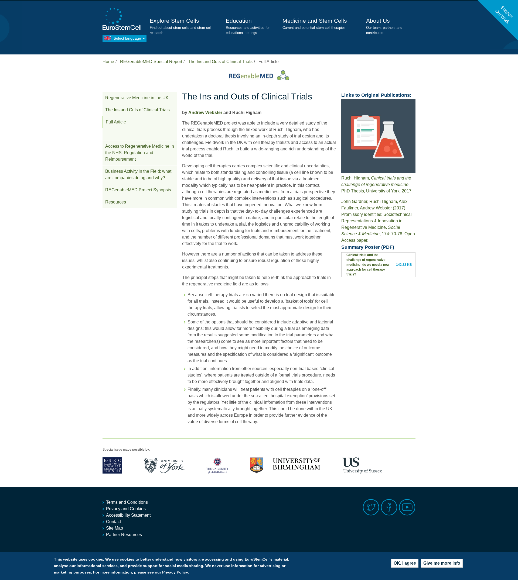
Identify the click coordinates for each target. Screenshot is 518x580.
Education (239, 21)
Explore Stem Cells (174, 21)
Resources (115, 202)
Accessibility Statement (128, 515)
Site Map (114, 528)
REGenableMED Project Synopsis (138, 190)
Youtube (407, 507)
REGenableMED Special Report (151, 61)
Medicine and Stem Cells (314, 21)
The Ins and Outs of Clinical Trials (220, 61)
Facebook (389, 507)
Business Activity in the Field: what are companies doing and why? (138, 174)
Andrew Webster (205, 112)
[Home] (123, 19)
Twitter (371, 507)
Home (108, 61)
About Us (378, 21)
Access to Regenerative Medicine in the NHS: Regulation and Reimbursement (139, 152)
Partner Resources (124, 534)
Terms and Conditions (127, 502)
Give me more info (441, 563)
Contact (113, 521)
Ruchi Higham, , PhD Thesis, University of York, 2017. (377, 184)
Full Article (116, 122)
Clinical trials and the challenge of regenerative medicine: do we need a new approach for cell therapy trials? (367, 264)
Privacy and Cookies (126, 508)
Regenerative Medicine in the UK (137, 97)
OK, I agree (405, 563)
